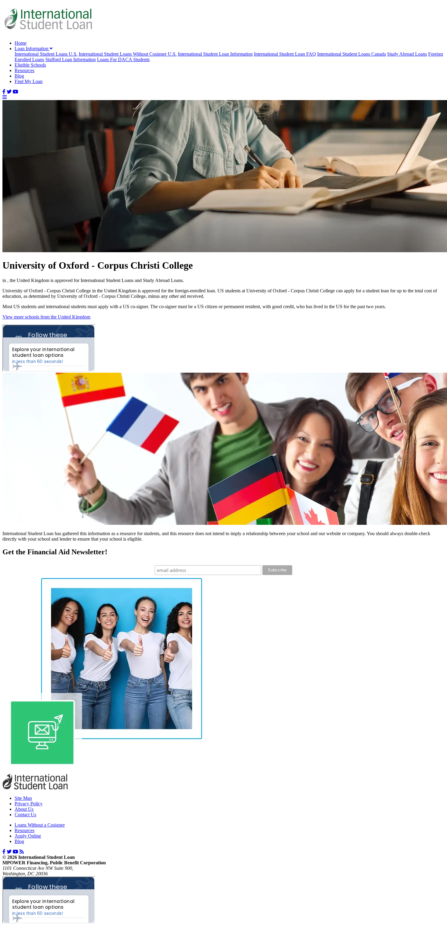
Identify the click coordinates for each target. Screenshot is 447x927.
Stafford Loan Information (70, 59)
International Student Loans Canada (351, 54)
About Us (24, 809)
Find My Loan (29, 81)
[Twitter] (9, 91)
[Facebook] (3, 91)
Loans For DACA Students (123, 59)
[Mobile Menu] (4, 97)
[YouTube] (15, 91)
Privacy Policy (29, 803)
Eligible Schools (30, 65)
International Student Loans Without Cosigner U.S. (128, 54)
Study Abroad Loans (407, 54)
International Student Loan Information (215, 54)
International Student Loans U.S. (46, 54)
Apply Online (28, 835)
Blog (19, 75)
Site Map (23, 798)
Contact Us (25, 814)
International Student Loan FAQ (285, 54)
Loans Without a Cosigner (40, 825)
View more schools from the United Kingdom (46, 316)
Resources (24, 70)
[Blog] (21, 851)
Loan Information (32, 48)
